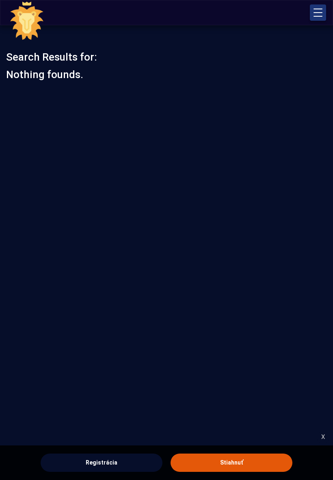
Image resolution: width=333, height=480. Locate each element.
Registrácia (101, 462)
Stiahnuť (231, 462)
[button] (318, 12)
